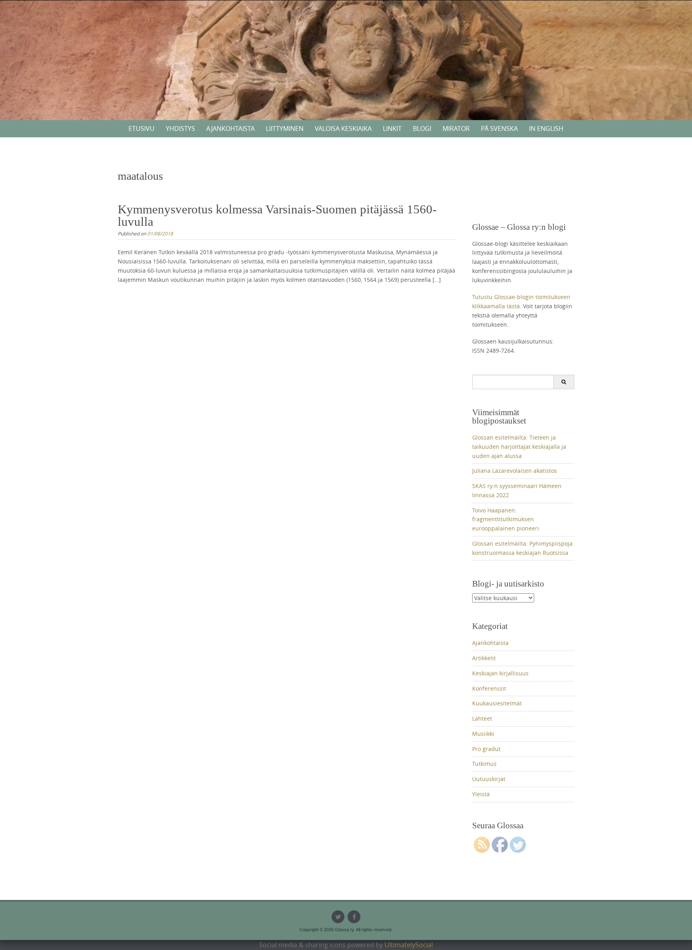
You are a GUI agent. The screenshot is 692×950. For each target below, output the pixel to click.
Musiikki (483, 733)
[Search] (563, 382)
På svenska (499, 128)
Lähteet (482, 718)
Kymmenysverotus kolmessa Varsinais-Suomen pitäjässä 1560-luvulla (277, 215)
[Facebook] (354, 916)
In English (546, 128)
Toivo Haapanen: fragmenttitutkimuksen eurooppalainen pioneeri (505, 519)
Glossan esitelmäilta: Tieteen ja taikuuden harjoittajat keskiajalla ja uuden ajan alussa (519, 447)
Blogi (422, 128)
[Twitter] (338, 916)
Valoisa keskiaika (343, 128)
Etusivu (142, 128)
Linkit (392, 128)
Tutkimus (484, 763)
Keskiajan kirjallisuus (500, 673)
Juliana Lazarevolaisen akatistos (514, 470)
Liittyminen (285, 128)
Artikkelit (484, 658)
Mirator (456, 128)
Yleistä (481, 794)
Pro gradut (486, 749)
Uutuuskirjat (488, 779)
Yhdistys (180, 128)
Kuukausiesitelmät (497, 703)
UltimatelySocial (408, 944)
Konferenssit (489, 688)
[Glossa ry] (346, 29)
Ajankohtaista (230, 128)
